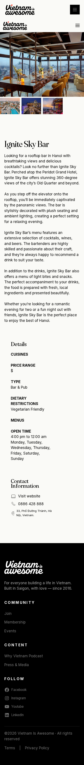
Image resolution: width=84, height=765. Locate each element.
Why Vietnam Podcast (23, 656)
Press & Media (16, 665)
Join (8, 613)
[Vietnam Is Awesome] (15, 25)
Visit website (29, 496)
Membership (15, 622)
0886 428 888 (31, 504)
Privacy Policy (37, 748)
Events (10, 631)
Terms (9, 748)
